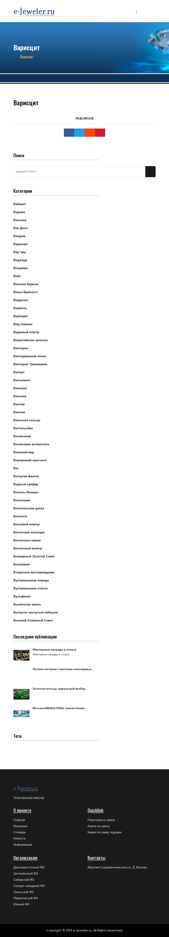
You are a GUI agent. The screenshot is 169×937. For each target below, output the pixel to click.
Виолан (19, 412)
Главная (19, 820)
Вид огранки (22, 324)
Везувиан (20, 268)
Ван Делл (20, 228)
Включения (22, 436)
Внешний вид (23, 452)
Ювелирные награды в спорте (54, 650)
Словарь (19, 832)
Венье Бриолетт (25, 292)
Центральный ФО (25, 873)
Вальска (19, 220)
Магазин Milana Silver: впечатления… (59, 708)
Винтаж (19, 404)
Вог (16, 468)
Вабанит (19, 204)
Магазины (20, 826)
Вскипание (21, 564)
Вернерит (20, 316)
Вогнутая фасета (26, 476)
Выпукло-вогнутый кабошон (35, 612)
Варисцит (20, 244)
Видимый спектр (26, 332)
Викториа (20, 348)
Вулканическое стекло (30, 588)
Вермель (20, 308)
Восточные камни (27, 540)
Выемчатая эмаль (27, 604)
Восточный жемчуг (27, 548)
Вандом (19, 236)
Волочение (21, 500)
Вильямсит (22, 380)
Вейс (17, 276)
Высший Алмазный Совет (33, 620)
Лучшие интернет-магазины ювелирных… (63, 669)
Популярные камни (101, 820)
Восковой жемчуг (26, 524)
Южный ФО (21, 904)
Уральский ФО (23, 892)
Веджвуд (20, 260)
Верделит (20, 300)
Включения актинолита (31, 444)
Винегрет (20, 388)
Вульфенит (22, 596)
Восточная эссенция (29, 532)
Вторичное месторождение (34, 572)
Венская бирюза (25, 284)
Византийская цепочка (30, 340)
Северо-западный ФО (29, 886)
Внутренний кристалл (30, 460)
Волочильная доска (28, 508)
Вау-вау (19, 252)
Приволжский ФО (25, 898)
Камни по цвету (99, 826)
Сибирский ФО (23, 879)
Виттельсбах (23, 428)
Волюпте (20, 516)
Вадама (19, 212)
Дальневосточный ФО (29, 867)
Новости (19, 838)
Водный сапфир (25, 484)
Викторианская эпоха (29, 356)
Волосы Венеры (26, 492)
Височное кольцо (26, 420)
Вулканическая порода (31, 580)
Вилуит (19, 372)
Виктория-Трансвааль (30, 364)
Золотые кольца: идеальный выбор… (60, 689)
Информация (22, 844)
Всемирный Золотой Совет (34, 556)
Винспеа (19, 396)
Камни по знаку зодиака (104, 832)
